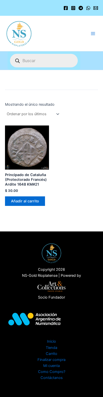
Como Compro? (51, 371)
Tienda (51, 347)
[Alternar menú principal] (93, 33)
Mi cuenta (51, 365)
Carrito (51, 353)
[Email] (96, 8)
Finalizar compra (52, 359)
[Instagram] (73, 8)
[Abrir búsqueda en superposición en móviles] (44, 60)
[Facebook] (66, 8)
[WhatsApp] (88, 8)
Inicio (51, 341)
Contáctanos (51, 377)
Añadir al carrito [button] (25, 201)
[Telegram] (80, 8)
